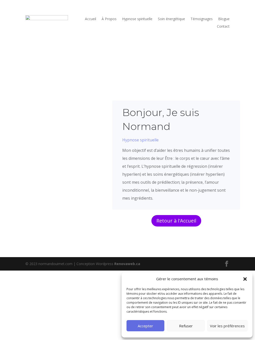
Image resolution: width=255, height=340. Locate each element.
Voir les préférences (227, 325)
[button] (245, 279)
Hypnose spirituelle (137, 19)
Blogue (224, 19)
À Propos (109, 19)
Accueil (90, 19)
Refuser (186, 325)
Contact (223, 27)
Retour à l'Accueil (176, 220)
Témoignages (202, 19)
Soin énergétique (171, 19)
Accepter (145, 325)
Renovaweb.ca (127, 263)
